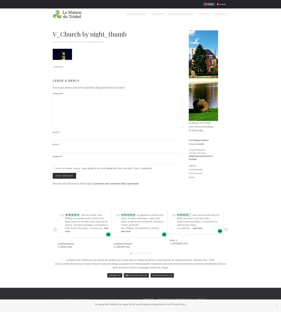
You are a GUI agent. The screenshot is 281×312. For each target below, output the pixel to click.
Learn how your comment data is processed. (116, 183)
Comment (58, 94)
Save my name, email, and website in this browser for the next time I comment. (104, 168)
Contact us (221, 14)
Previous (58, 67)
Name (57, 132)
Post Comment (64, 176)
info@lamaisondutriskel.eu (200, 156)
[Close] (277, 306)
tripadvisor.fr (137, 275)
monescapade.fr (162, 275)
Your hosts (158, 14)
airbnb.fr (115, 275)
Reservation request (181, 14)
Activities (204, 14)
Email (57, 144)
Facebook (193, 159)
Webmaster (73, 42)
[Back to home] (67, 14)
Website (57, 156)
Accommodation (136, 14)
